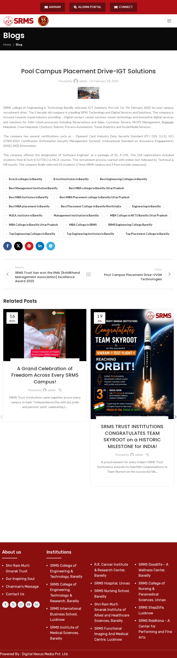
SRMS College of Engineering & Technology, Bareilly (111, 61)
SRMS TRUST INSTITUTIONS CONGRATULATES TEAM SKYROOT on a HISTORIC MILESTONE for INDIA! (132, 436)
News (71, 61)
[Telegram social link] (50, 246)
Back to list (88, 274)
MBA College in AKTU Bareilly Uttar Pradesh (138, 215)
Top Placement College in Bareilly (147, 233)
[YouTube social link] (28, 604)
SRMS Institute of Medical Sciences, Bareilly (64, 632)
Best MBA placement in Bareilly (29, 206)
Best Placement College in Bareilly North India (91, 206)
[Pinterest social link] (29, 246)
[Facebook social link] (7, 246)
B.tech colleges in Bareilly (25, 179)
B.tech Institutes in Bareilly (71, 179)
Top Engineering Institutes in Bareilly (90, 233)
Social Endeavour (49, 360)
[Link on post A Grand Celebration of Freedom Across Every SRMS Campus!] (44, 335)
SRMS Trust (70, 360)
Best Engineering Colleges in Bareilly (123, 179)
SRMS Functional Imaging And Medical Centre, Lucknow (111, 634)
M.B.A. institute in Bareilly (26, 215)
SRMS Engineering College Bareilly (130, 224)
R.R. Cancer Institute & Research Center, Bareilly (111, 570)
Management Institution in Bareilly (76, 215)
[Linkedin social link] (40, 246)
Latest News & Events (53, 61)
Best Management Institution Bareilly (33, 188)
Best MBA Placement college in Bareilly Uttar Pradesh (94, 197)
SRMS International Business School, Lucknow (65, 614)
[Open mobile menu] (169, 20)
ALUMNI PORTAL (89, 7)
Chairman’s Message (22, 586)
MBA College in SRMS (83, 224)
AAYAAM (55, 7)
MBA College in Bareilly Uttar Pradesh (33, 224)
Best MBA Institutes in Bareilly (28, 197)
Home (7, 44)
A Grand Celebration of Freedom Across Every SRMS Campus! (45, 375)
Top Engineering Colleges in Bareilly (32, 233)
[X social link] (18, 246)
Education (115, 418)
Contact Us (15, 594)
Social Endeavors (24, 360)
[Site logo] (18, 20)
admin (83, 81)
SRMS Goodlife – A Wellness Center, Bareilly (153, 570)
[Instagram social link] (21, 604)
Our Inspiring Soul (20, 579)
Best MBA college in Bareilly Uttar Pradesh (96, 188)
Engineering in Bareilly (146, 206)
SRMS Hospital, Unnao (112, 583)
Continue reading (45, 413)
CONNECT (126, 7)
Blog (19, 44)
